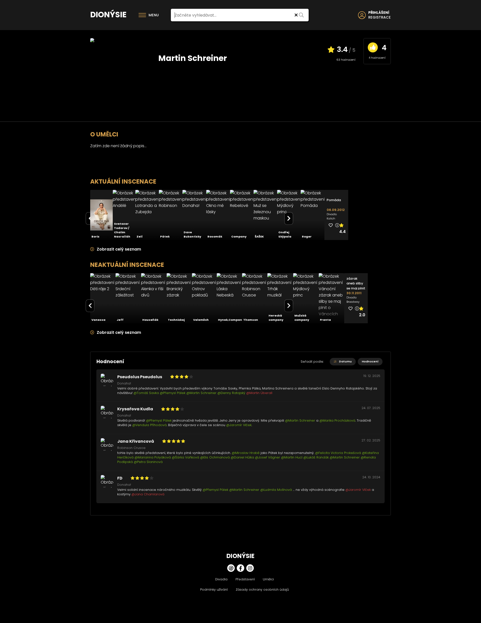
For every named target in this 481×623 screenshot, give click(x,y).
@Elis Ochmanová (215, 457)
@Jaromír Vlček (239, 425)
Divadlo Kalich (332, 216)
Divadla (221, 579)
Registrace (379, 17)
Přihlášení (378, 12)
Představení (245, 579)
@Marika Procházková (337, 420)
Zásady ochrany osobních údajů (262, 589)
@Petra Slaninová (148, 462)
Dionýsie (108, 14)
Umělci (268, 579)
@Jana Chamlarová (148, 494)
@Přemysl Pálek (172, 393)
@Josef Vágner (267, 457)
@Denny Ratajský (231, 393)
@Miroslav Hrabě (246, 453)
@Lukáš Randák (316, 457)
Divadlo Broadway (352, 299)
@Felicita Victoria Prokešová (338, 453)
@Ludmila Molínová (276, 490)
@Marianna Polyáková (153, 457)
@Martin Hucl (291, 457)
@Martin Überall (259, 393)
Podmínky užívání (214, 589)
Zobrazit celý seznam (118, 249)
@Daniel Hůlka (242, 457)
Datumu (345, 361)
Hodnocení (370, 361)
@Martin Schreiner (201, 393)
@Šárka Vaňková (185, 457)
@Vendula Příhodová (149, 425)
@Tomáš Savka (146, 393)
